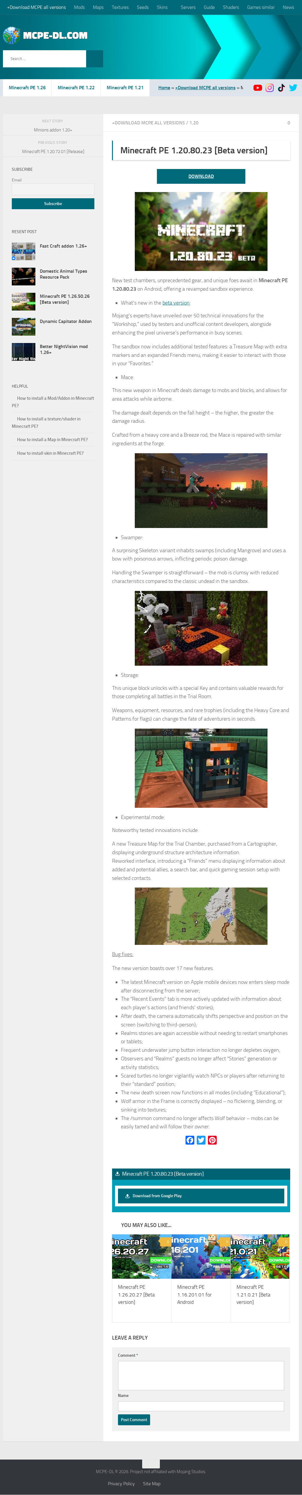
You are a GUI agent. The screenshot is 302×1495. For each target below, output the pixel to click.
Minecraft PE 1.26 (27, 87)
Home (164, 87)
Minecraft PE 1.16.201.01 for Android (194, 1294)
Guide (208, 7)
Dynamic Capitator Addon (66, 321)
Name (123, 1395)
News (287, 7)
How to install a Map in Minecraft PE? (52, 439)
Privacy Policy (121, 1484)
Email (17, 180)
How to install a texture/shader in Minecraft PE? (46, 422)
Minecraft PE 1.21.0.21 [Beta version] (253, 1294)
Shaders (230, 7)
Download (201, 176)
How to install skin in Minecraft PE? (50, 453)
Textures (120, 7)
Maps (98, 7)
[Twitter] (201, 1140)
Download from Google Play (157, 1195)
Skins (162, 7)
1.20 (193, 123)
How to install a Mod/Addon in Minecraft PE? (53, 402)
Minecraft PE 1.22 (76, 87)
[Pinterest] (212, 1140)
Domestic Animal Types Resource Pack (63, 274)
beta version (176, 303)
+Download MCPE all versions (36, 7)
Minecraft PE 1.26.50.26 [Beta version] (65, 299)
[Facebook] (190, 1140)
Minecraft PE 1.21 (125, 87)
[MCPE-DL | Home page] (45, 35)
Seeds (143, 7)
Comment (128, 1355)
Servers (187, 7)
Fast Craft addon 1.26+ (63, 246)
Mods (79, 7)
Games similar (260, 7)
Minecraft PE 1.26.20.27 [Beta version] (136, 1294)
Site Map (151, 1484)
